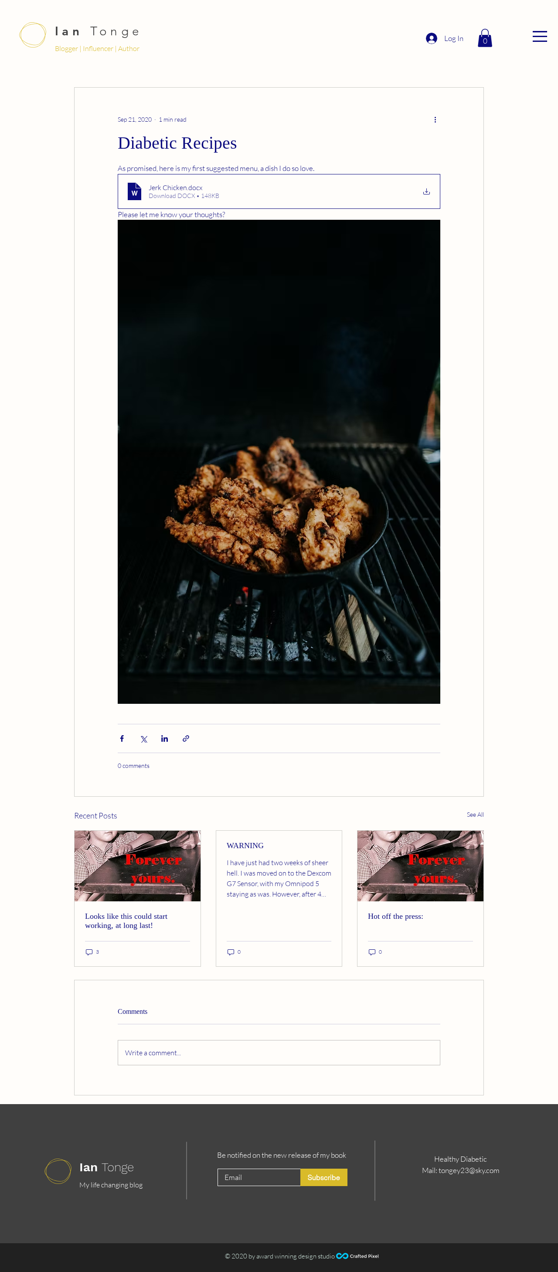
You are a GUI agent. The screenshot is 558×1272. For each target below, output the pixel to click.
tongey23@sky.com (469, 1170)
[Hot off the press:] (420, 866)
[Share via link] (186, 738)
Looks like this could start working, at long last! (126, 921)
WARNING (245, 845)
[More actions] (435, 119)
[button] (540, 36)
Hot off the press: (395, 916)
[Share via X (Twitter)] (143, 738)
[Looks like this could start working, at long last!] (138, 866)
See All (475, 814)
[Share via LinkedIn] (164, 738)
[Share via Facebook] (122, 738)
